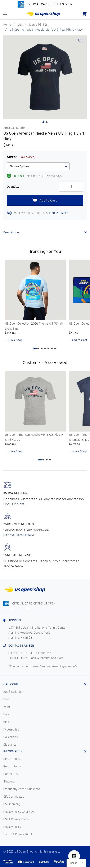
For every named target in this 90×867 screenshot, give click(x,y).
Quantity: (13, 186)
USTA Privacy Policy (16, 819)
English (73, 862)
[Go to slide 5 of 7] (48, 348)
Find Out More (58, 212)
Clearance (10, 744)
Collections (10, 737)
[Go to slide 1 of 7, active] (35, 348)
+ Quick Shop (14, 340)
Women (8, 706)
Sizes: (21, 157)
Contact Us (10, 774)
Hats (6, 714)
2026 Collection (13, 691)
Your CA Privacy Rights (18, 834)
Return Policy (12, 766)
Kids (6, 722)
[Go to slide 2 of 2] (47, 122)
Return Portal (12, 758)
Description (11, 232)
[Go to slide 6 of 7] (52, 348)
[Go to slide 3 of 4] (47, 459)
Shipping (9, 781)
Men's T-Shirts (38, 24)
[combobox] (76, 863)
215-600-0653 (17, 658)
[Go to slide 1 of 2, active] (43, 122)
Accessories (11, 729)
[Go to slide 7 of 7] (55, 348)
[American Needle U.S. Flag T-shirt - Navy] (45, 77)
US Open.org (11, 804)
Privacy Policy (12, 826)
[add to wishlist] (80, 42)
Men (20, 24)
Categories (11, 684)
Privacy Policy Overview (18, 811)
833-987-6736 (17, 653)
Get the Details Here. (19, 535)
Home (7, 24)
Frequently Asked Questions (21, 789)
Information (13, 751)
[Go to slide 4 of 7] (45, 348)
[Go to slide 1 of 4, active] (40, 459)
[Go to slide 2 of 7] (38, 348)
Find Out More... (14, 504)
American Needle (14, 127)
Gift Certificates (13, 796)
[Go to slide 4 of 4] (50, 459)
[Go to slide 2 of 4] (43, 459)
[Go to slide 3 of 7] (41, 348)
